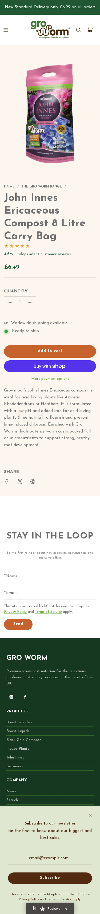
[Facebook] (25, 697)
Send (18, 624)
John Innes (15, 758)
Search (12, 800)
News (11, 791)
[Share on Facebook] (7, 483)
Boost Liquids (17, 731)
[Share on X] (20, 483)
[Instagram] (11, 697)
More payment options (50, 379)
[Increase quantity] (30, 303)
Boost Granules (19, 722)
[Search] (78, 30)
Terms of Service (48, 612)
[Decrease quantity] (10, 303)
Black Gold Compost (23, 740)
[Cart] (90, 30)
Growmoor (15, 766)
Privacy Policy (15, 612)
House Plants (17, 749)
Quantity (16, 291)
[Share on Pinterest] (33, 483)
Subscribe (50, 878)
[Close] (90, 815)
